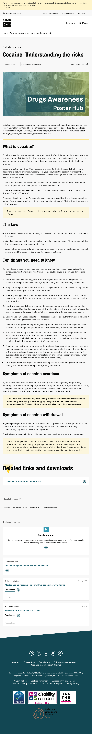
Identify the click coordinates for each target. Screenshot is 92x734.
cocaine (7, 508)
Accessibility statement (63, 681)
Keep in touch (68, 13)
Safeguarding (73, 683)
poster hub (34, 508)
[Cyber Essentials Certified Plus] (19, 697)
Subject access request (65, 662)
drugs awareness (20, 508)
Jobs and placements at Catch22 (46, 665)
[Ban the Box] (68, 697)
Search (69, 23)
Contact (81, 13)
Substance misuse (11, 125)
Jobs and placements (49, 13)
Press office (29, 662)
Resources (15, 33)
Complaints (44, 662)
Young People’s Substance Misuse (37, 128)
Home (5, 33)
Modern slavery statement (25, 683)
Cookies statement (39, 681)
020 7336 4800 (72, 675)
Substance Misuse (49, 508)
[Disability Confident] (42, 697)
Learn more (31, 5)
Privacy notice (20, 681)
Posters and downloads (31, 64)
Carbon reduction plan (52, 683)
